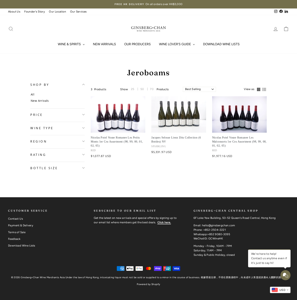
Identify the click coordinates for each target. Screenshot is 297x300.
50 (142, 89)
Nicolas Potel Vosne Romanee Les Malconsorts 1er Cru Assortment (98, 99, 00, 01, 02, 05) (239, 141)
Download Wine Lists (21, 245)
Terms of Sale (16, 232)
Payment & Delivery (20, 225)
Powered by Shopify (148, 284)
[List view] (264, 89)
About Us (14, 11)
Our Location (57, 11)
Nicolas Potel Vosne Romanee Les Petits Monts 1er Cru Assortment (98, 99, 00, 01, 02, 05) (117, 141)
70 (152, 89)
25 (132, 89)
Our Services (78, 11)
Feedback (14, 238)
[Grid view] (258, 89)
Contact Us (15, 218)
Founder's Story (34, 11)
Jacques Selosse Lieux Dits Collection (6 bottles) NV (176, 139)
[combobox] (280, 290)
